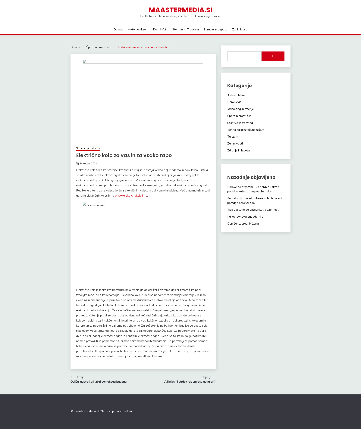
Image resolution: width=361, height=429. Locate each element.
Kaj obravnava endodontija (245, 216)
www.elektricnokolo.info (131, 195)
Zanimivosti (239, 29)
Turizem (232, 136)
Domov (118, 29)
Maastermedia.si (180, 10)
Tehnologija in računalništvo (245, 130)
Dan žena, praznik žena (243, 223)
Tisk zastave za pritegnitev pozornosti (253, 209)
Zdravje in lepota (215, 29)
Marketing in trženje (240, 109)
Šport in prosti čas (88, 148)
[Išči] (273, 56)
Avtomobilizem (138, 29)
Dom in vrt (160, 29)
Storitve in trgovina (185, 29)
